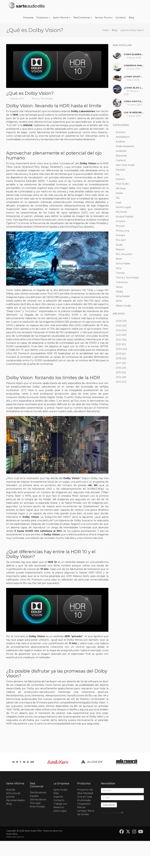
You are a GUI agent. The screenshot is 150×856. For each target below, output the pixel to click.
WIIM (119, 301)
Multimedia (84, 800)
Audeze (120, 141)
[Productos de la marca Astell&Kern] (23, 762)
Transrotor (122, 282)
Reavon (120, 249)
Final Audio (122, 183)
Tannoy (120, 272)
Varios (119, 287)
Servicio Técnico (103, 17)
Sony (119, 268)
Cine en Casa (84, 796)
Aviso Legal (59, 810)
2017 (118, 363)
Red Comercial (81, 17)
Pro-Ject (121, 240)
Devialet (120, 169)
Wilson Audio (123, 305)
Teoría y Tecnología (42, 98)
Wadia (119, 291)
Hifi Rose (121, 188)
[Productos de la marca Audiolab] (126, 762)
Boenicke (121, 155)
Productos (42, 17)
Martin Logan (123, 207)
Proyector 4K (85, 789)
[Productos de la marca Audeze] (58, 762)
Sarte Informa (61, 17)
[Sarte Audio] (26, 6)
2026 (119, 321)
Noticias (10, 789)
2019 (118, 353)
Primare (120, 235)
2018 (118, 358)
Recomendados (15, 800)
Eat (118, 174)
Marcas (81, 807)
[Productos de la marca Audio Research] (92, 762)
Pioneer (120, 226)
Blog (131, 17)
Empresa (28, 17)
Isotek (119, 193)
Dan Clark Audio (125, 165)
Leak (118, 202)
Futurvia (20, 837)
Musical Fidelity (124, 216)
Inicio (105, 30)
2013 (118, 381)
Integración (84, 803)
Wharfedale (123, 296)
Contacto (120, 17)
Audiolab (121, 151)
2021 (118, 344)
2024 (119, 330)
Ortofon (120, 221)
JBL (118, 197)
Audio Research (125, 146)
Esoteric (120, 179)
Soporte (58, 796)
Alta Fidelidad (85, 793)
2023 (119, 335)
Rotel (119, 258)
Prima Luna (122, 230)
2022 (119, 339)
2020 (119, 349)
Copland (121, 160)
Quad (119, 244)
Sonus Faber (123, 263)
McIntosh (121, 212)
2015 (118, 372)
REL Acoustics (124, 254)
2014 (118, 377)
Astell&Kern (123, 137)
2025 (119, 325)
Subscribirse (109, 805)
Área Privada (37, 806)
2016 (118, 367)
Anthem (120, 132)
